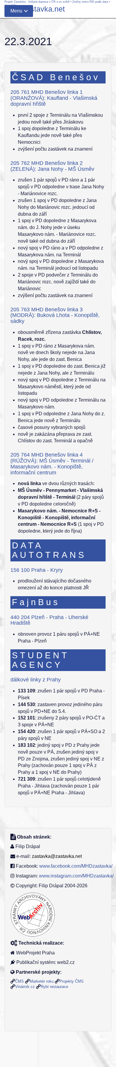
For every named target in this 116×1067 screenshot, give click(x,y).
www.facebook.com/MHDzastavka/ (75, 866)
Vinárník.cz (25, 986)
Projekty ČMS (71, 981)
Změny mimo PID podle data (90, 1)
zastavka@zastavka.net (57, 856)
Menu (16, 10)
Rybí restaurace (54, 986)
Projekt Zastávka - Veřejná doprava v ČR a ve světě (37, 1)
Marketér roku (42, 981)
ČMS (19, 981)
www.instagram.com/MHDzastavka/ (76, 875)
